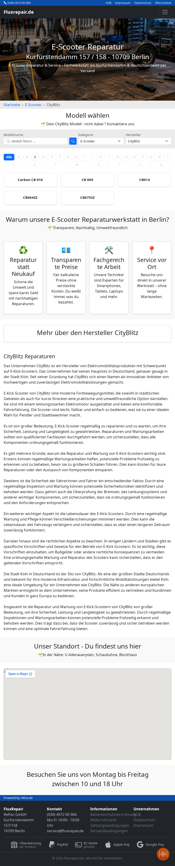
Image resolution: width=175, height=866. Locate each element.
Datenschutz (142, 3)
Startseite (12, 104)
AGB (108, 3)
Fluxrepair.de (19, 12)
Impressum (123, 3)
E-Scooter (33, 104)
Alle (9, 157)
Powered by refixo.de (18, 798)
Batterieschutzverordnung (113, 814)
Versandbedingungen (109, 830)
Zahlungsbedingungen (109, 825)
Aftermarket (163, 3)
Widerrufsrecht (103, 819)
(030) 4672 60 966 (19, 3)
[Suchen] (73, 141)
